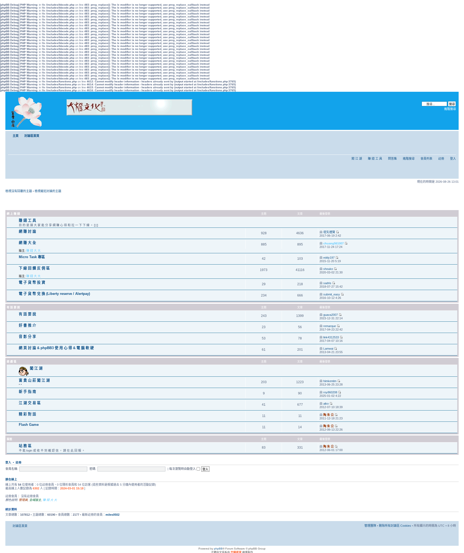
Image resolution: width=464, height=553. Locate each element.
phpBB (218, 548)
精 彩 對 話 (27, 414)
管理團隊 (370, 525)
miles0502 (112, 514)
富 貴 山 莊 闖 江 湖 (34, 380)
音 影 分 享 (27, 337)
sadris (327, 283)
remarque (329, 326)
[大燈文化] (122, 122)
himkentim (329, 381)
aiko (326, 403)
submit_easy (331, 294)
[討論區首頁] (27, 111)
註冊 (441, 158)
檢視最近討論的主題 (48, 191)
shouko (328, 268)
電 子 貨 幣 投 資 (32, 282)
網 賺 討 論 (27, 231)
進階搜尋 (450, 109)
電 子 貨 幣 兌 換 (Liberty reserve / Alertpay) (54, 294)
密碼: (92, 468)
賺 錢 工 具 (375, 158)
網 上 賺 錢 (13, 213)
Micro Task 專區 (32, 257)
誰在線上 (11, 479)
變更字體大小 (452, 134)
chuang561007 (333, 243)
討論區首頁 (31, 135)
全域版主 (35, 499)
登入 (453, 158)
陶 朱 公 (328, 414)
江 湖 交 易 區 (30, 403)
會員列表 (426, 158)
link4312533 (331, 337)
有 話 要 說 (13, 307)
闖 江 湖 (356, 158)
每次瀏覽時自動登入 (183, 468)
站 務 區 (25, 446)
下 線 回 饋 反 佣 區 (34, 268)
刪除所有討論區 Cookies (395, 525)
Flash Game (29, 425)
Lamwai (328, 348)
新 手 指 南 (27, 392)
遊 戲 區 (11, 361)
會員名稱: (11, 468)
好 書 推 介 (27, 325)
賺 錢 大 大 (33, 250)
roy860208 (330, 392)
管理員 (23, 499)
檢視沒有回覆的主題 (18, 191)
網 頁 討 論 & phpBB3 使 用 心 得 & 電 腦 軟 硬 (56, 348)
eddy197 (329, 257)
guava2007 (330, 314)
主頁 (16, 135)
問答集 (392, 158)
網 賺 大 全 (27, 243)
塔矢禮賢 (329, 232)
